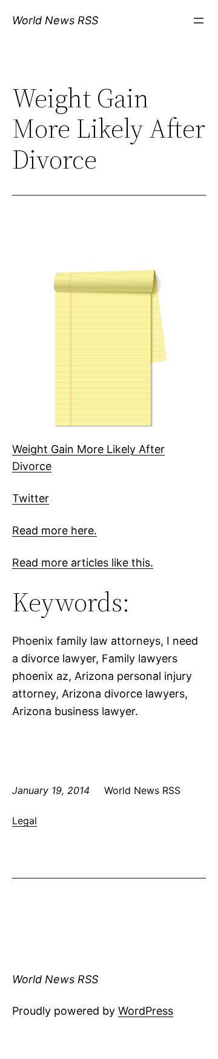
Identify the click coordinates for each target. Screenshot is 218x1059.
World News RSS (55, 20)
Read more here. (54, 530)
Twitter (30, 498)
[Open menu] (198, 20)
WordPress (145, 1010)
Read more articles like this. (82, 562)
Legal (24, 821)
